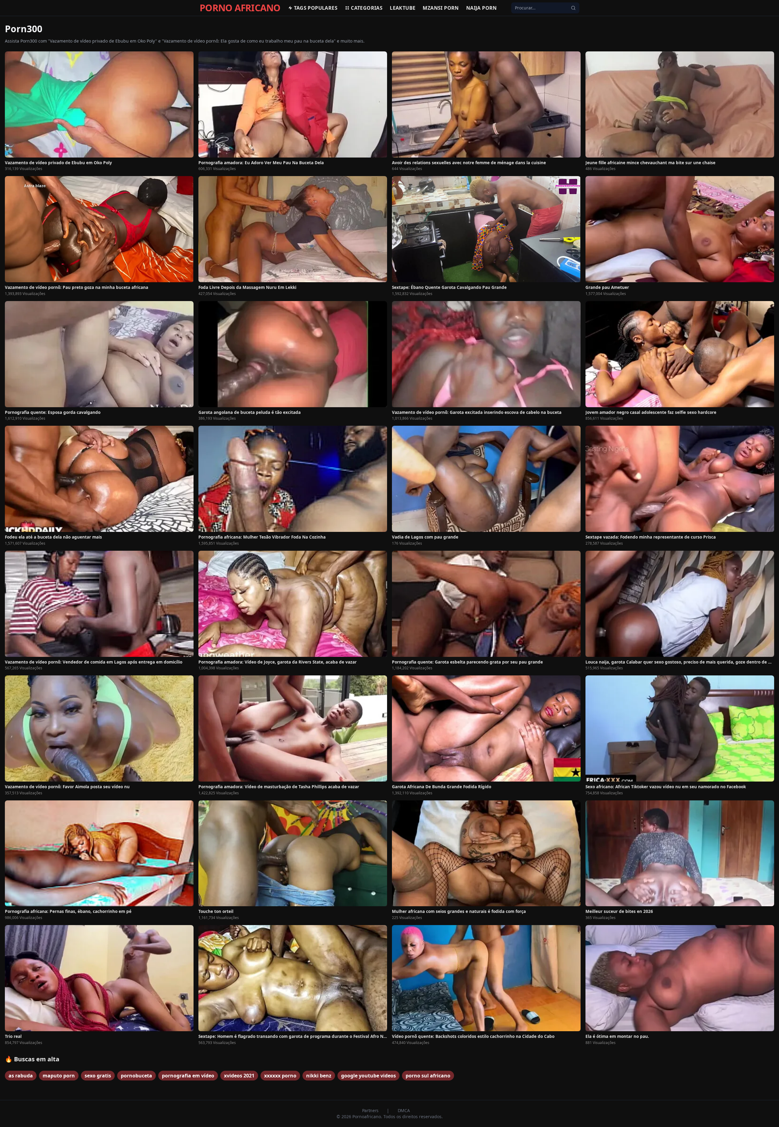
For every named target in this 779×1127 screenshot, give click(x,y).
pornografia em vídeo (188, 1075)
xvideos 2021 (239, 1075)
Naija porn (481, 8)
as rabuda (21, 1075)
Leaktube (402, 8)
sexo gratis (98, 1075)
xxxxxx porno (280, 1075)
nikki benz (318, 1075)
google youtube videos (368, 1075)
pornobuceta (136, 1075)
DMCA (404, 1110)
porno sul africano (428, 1075)
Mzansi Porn (441, 8)
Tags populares (316, 8)
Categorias (367, 8)
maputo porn (59, 1075)
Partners (371, 1110)
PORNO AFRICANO (240, 7)
